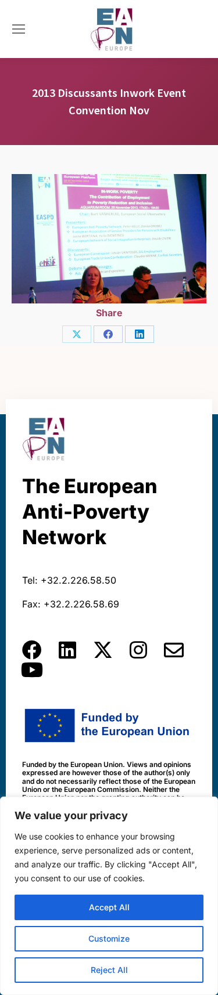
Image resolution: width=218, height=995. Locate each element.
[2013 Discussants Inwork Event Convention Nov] (109, 239)
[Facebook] (108, 334)
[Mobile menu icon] (19, 29)
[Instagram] (138, 650)
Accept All (109, 907)
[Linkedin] (67, 650)
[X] (76, 334)
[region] (109, 896)
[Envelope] (174, 650)
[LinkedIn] (139, 334)
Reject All (109, 970)
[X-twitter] (103, 650)
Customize (109, 938)
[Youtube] (32, 669)
